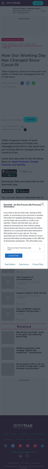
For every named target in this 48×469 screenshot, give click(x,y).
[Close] (43, 205)
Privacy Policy (38, 264)
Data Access (24, 264)
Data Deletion (10, 264)
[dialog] (24, 234)
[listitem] (24, 248)
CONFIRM (14, 256)
